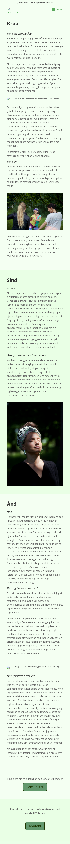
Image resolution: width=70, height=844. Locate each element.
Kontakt (35, 826)
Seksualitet (35, 787)
